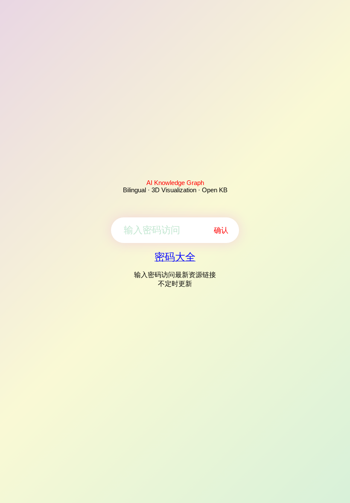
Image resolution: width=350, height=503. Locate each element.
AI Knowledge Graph (175, 182)
